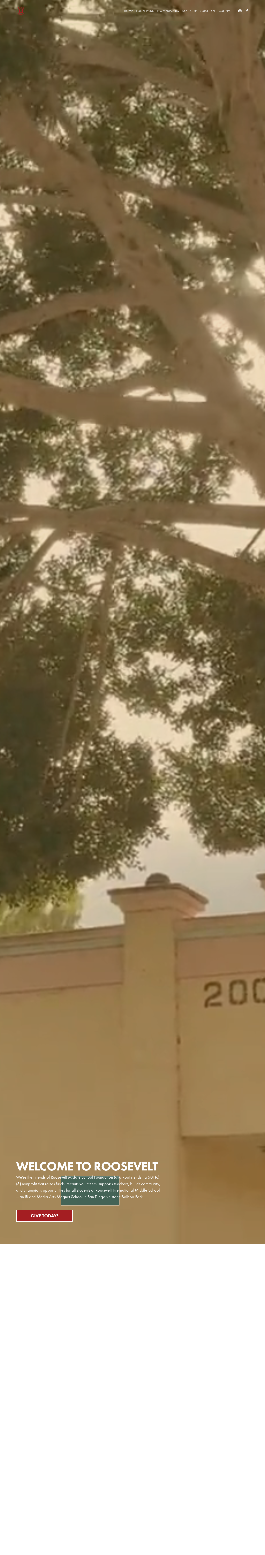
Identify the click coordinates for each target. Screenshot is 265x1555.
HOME (128, 11)
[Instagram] (240, 11)
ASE (184, 11)
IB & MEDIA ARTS (168, 11)
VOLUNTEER (208, 11)
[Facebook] (247, 11)
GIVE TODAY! (44, 1216)
